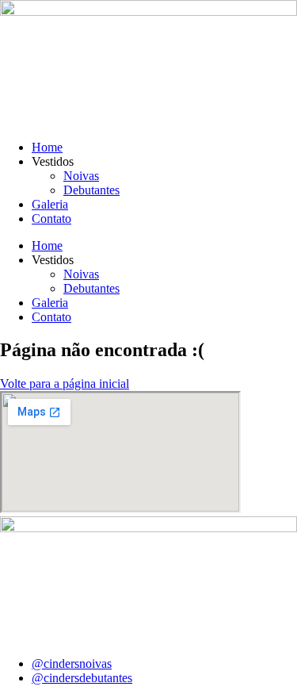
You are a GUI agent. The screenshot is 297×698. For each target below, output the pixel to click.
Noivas (81, 175)
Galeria (50, 204)
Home (47, 147)
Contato (51, 218)
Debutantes (91, 190)
